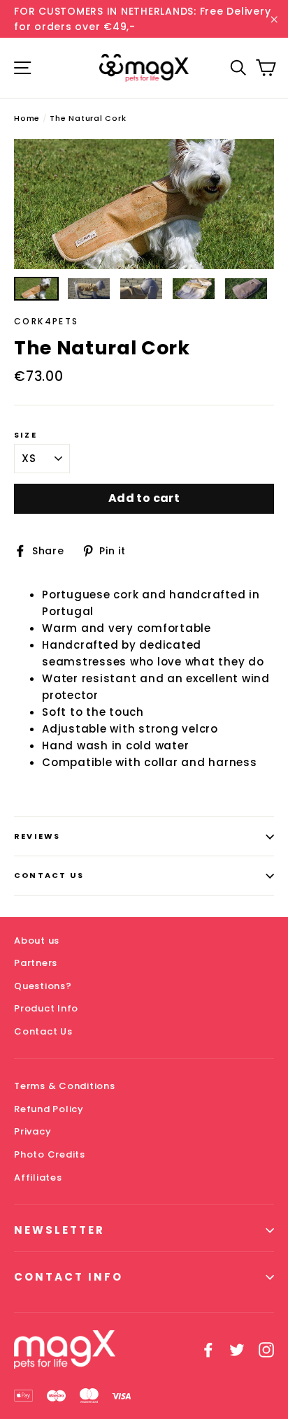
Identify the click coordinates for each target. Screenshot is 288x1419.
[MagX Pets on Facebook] (208, 1349)
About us (36, 940)
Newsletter (59, 1230)
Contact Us (49, 875)
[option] (144, 204)
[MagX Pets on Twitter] (237, 1349)
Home (27, 118)
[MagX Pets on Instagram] (266, 1349)
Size (25, 435)
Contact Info (68, 1276)
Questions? (43, 986)
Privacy (32, 1131)
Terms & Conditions (64, 1086)
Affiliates (38, 1177)
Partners (35, 963)
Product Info (46, 1008)
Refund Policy (49, 1109)
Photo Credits (49, 1154)
